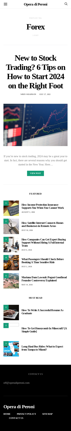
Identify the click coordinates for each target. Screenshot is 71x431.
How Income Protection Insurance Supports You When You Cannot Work (43, 206)
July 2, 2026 (27, 266)
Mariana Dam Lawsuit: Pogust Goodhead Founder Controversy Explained (44, 279)
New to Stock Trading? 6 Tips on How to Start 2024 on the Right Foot (35, 71)
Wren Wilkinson (28, 94)
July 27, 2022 (44, 94)
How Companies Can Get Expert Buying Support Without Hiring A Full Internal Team (44, 242)
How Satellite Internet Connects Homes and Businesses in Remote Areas (42, 224)
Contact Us (16, 418)
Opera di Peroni (35, 4)
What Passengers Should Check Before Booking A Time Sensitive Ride (43, 261)
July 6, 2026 (27, 250)
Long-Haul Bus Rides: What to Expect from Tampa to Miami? (42, 348)
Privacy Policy (26, 414)
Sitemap (47, 414)
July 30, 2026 (27, 230)
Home (7, 414)
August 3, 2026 (28, 212)
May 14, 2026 (27, 285)
